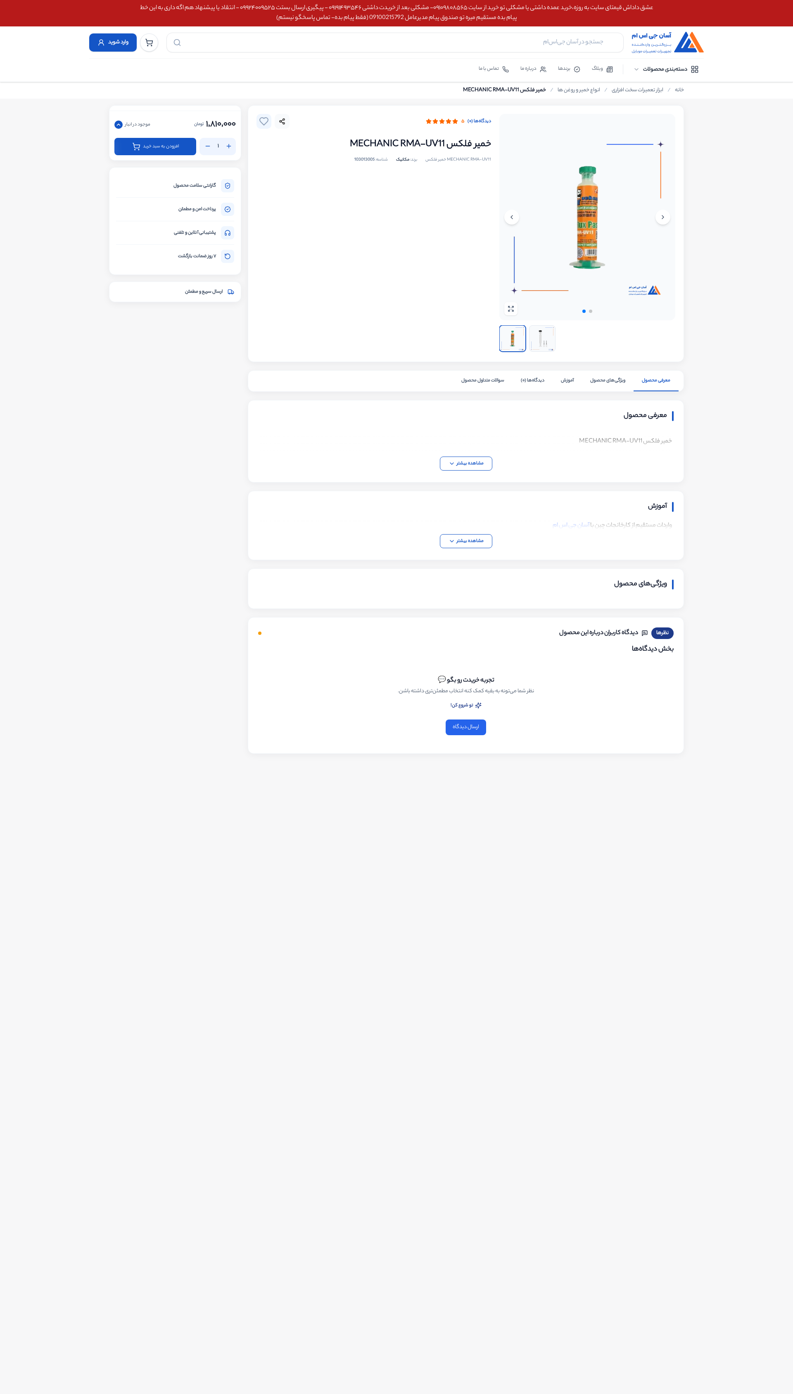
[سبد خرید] (149, 42)
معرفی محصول (656, 380)
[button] (584, 311)
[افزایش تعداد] (228, 146)
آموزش (567, 380)
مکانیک (402, 159)
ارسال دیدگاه (466, 727)
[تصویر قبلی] (662, 217)
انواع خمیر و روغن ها (579, 90)
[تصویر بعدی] (511, 217)
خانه (679, 90)
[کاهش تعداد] (207, 146)
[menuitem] (666, 69)
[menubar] (666, 69)
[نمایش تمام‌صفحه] (511, 308)
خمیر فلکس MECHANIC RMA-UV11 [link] (504, 90)
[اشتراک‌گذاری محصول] (282, 121)
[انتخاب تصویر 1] (512, 338)
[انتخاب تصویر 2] (542, 338)
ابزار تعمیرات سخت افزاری (637, 90)
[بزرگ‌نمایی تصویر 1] (587, 217)
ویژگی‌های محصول (607, 380)
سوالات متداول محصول (482, 380)
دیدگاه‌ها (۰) (479, 121)
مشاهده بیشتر (470, 463)
